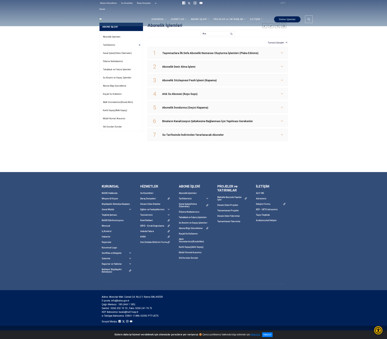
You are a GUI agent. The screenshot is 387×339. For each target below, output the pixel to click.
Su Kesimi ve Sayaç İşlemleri (117, 77)
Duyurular (106, 242)
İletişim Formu (263, 204)
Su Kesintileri (146, 193)
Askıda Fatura (147, 231)
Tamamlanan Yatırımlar (229, 221)
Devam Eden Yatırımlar (228, 216)
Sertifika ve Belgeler (112, 253)
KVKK (143, 236)
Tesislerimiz (146, 215)
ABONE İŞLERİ (110, 26)
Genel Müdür (108, 209)
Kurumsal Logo (109, 247)
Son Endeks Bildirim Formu (153, 242)
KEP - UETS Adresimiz (267, 209)
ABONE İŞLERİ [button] (199, 19)
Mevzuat (106, 226)
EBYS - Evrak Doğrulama (152, 226)
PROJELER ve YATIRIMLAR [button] (228, 19)
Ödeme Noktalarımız (113, 61)
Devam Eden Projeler (227, 205)
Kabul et (267, 334)
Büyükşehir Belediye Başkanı (116, 204)
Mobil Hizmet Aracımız (114, 118)
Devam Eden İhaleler (150, 204)
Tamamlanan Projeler (228, 210)
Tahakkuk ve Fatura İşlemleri (117, 69)
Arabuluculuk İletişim (266, 220)
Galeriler (106, 258)
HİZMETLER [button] (177, 19)
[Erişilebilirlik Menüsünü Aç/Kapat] (378, 330)
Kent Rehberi (146, 220)
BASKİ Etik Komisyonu (113, 220)
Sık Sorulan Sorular (112, 126)
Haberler (106, 236)
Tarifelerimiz (109, 45)
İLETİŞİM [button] (255, 19)
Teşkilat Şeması (109, 215)
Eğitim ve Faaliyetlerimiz (152, 209)
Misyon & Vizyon (110, 198)
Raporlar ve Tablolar (112, 264)
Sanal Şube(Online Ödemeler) (117, 53)
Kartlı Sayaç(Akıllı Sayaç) (115, 110)
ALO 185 (260, 193)
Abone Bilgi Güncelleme (114, 85)
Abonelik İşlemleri (111, 36)
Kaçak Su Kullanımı (112, 94)
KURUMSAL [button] (158, 19)
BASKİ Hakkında (109, 193)
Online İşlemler (287, 19)
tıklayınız (255, 334)
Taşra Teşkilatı (263, 215)
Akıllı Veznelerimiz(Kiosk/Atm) (118, 102)
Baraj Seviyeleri (148, 198)
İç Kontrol (106, 231)
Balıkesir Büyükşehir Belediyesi (112, 270)
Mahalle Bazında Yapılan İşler (229, 198)
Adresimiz (261, 198)
